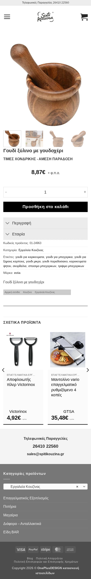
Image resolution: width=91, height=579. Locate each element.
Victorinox (18, 411)
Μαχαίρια (10, 515)
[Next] (80, 85)
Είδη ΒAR (11, 532)
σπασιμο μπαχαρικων (42, 266)
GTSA (68, 411)
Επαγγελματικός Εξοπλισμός (26, 498)
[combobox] (45, 486)
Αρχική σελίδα (12, 292)
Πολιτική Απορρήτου (49, 558)
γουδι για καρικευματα (29, 257)
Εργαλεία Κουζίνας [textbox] (43, 487)
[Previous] (11, 85)
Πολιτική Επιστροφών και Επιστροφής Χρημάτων (46, 561)
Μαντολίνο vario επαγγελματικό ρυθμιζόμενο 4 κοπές (65, 387)
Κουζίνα (27, 292)
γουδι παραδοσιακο (55, 261)
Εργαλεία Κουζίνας (31, 250)
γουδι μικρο (33, 261)
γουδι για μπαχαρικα (59, 257)
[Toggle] (7, 223)
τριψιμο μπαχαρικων (71, 266)
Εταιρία (18, 234)
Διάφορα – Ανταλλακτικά (22, 524)
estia (17, 272)
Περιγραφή (21, 223)
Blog (30, 558)
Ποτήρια (9, 506)
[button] (7, 16)
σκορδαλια (20, 266)
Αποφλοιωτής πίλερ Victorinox (21, 382)
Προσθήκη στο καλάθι (46, 206)
